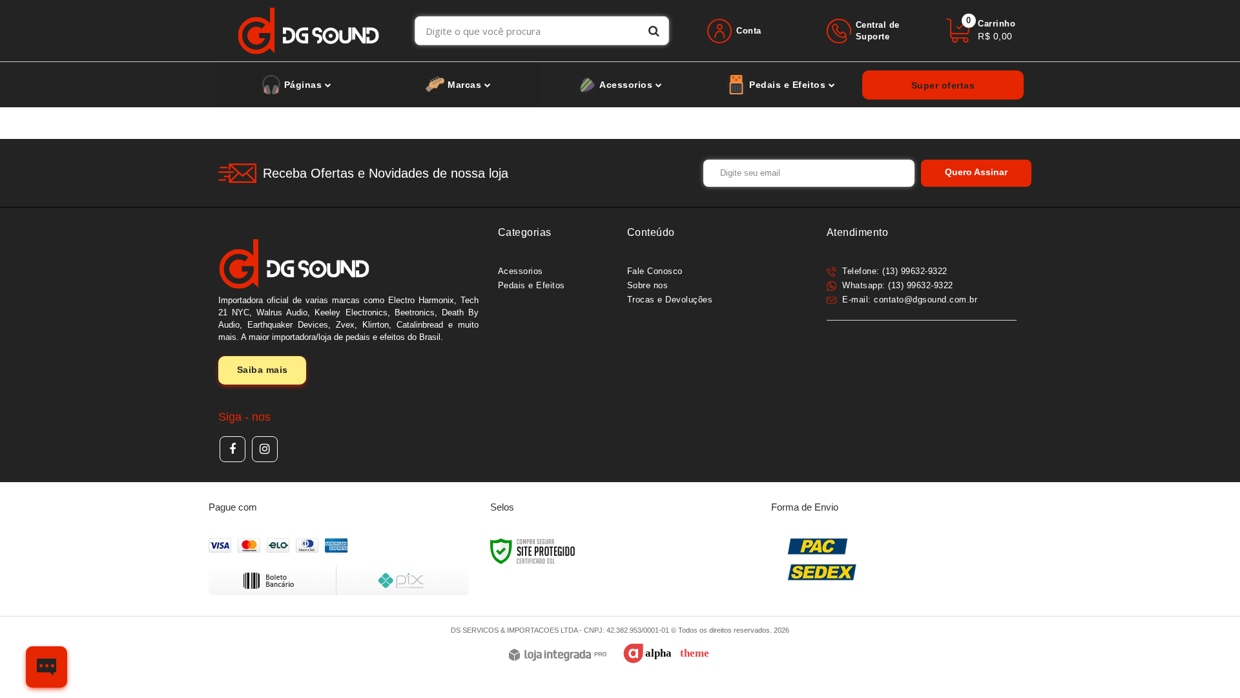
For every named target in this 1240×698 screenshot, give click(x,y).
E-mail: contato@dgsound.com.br (909, 299)
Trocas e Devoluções (670, 299)
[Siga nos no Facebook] (232, 449)
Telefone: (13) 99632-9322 (893, 271)
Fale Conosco (655, 271)
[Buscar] (654, 30)
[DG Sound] (308, 30)
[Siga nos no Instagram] (265, 449)
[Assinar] (976, 173)
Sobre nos (647, 285)
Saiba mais (262, 370)
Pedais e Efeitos (531, 285)
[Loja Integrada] (557, 655)
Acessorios (520, 271)
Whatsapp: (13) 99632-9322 (896, 285)
